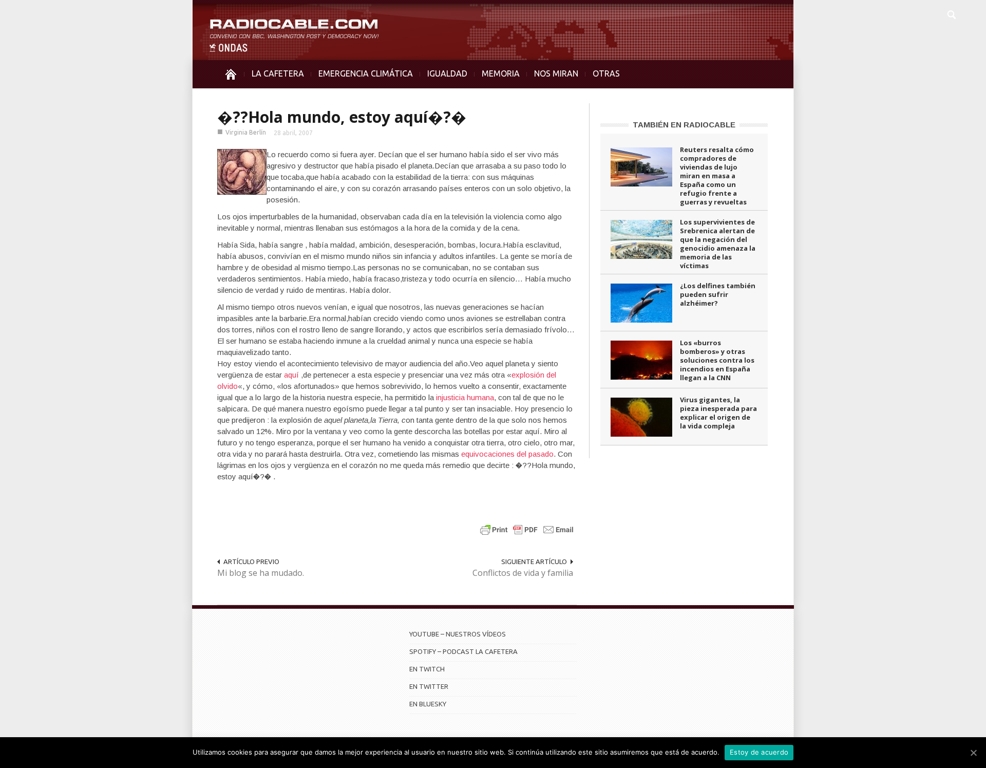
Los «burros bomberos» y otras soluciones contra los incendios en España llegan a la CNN (717, 360)
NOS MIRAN (556, 73)
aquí (291, 374)
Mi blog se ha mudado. (260, 572)
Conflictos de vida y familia (522, 572)
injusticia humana (465, 397)
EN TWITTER (428, 686)
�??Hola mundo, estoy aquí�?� (341, 116)
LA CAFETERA (278, 73)
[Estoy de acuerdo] (973, 752)
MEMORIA (501, 73)
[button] (951, 13)
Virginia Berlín (245, 132)
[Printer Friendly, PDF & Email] (527, 529)
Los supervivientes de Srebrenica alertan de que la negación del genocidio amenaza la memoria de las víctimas (717, 243)
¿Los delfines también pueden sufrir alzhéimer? (717, 294)
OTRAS (606, 73)
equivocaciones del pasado (507, 453)
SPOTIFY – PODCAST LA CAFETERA (463, 651)
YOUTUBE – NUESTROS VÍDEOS (457, 634)
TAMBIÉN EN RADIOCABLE (684, 124)
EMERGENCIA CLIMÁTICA (365, 73)
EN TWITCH (427, 668)
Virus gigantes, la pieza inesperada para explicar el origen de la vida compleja (718, 412)
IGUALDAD (447, 73)
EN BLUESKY (427, 703)
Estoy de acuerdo (759, 752)
